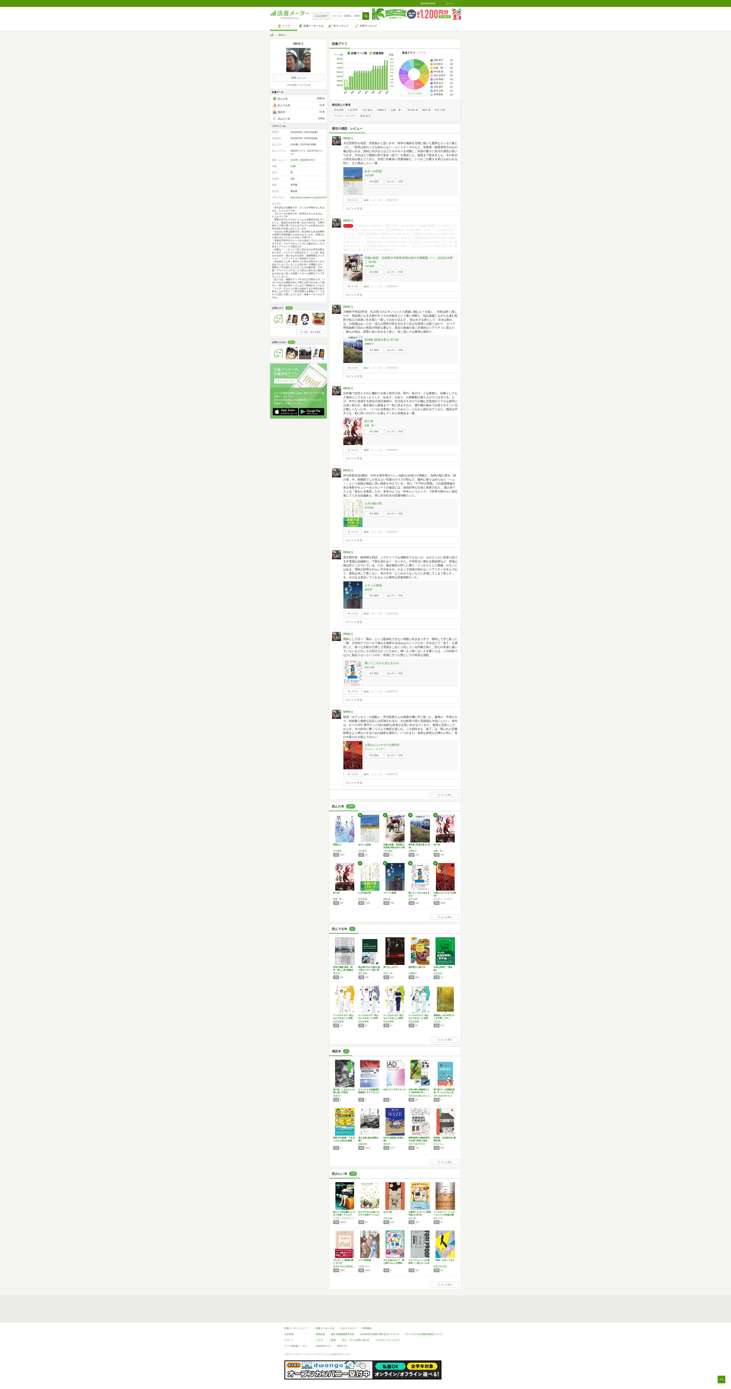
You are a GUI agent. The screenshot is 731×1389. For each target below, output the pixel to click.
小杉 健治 (367, 110)
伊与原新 (339, 110)
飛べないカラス (390, 967)
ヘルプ (319, 1340)
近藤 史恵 (362, 1144)
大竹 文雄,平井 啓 (417, 1144)
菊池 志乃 (365, 116)
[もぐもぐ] (318, 324)
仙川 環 (412, 1218)
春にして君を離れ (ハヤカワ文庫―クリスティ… (344, 1215)
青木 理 (336, 973)
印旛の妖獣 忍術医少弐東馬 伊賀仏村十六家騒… (394, 847)
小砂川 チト (363, 1266)
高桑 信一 (337, 1096)
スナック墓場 (373, 585)
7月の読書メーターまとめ (298, 85)
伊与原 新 (412, 110)
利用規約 (367, 1328)
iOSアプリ (342, 1346)
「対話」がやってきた (444, 1260)
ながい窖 (387, 1212)
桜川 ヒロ (438, 1218)
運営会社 (320, 1334)
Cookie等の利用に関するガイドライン (380, 1334)
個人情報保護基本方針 (342, 1334)
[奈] (305, 358)
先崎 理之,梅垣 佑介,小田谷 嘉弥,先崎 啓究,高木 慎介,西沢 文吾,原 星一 (420, 1096)
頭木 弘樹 (440, 110)
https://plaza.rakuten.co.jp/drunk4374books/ (312, 197)
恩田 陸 (386, 1144)
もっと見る (416, 93)
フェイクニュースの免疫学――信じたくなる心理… (419, 1263)
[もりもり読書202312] (292, 324)
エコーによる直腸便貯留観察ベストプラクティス (368, 1092)
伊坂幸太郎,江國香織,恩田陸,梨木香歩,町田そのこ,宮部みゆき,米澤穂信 (344, 1266)
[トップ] (271, 35)
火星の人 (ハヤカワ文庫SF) (382, 744)
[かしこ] (292, 358)
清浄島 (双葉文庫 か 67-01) (382, 339)
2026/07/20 (392, 691)
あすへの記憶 (373, 171)
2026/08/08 (392, 450)
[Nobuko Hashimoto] (305, 324)
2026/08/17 (392, 286)
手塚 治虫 (387, 1218)
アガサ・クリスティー (343, 1218)
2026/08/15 (392, 368)
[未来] (278, 324)
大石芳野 (353, 110)
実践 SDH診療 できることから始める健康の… (344, 1140)
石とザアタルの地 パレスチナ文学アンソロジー (369, 1215)
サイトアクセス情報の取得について (424, 1334)
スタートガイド (348, 1328)
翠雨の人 (337, 844)
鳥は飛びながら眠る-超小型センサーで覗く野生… (369, 970)
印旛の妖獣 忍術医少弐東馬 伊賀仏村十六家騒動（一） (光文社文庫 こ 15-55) (409, 259)
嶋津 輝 (426, 110)
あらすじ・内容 (395, 181)
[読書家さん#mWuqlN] (278, 358)
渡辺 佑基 (362, 973)
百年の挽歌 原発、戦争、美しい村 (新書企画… (343, 970)
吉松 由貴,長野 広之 (443, 1096)
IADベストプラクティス (394, 1089)
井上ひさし (439, 1144)
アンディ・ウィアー (345, 116)
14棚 (292, 166)
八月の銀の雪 (373, 503)
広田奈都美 (338, 1021)
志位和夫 (438, 973)
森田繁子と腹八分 (417, 967)
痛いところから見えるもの (382, 663)
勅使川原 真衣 (440, 1266)
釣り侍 (369, 421)
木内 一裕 (387, 973)
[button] (365, 16)
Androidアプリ (323, 1346)
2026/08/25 (392, 200)
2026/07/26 (392, 613)
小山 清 (437, 1021)
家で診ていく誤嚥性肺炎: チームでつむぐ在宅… (444, 1092)
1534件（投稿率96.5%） (303, 160)
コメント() (376, 200)
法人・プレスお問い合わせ (355, 1340)
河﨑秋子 (382, 110)
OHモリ (348, 138)
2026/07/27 (392, 532)
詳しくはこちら (285, 380)
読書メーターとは (325, 1328)
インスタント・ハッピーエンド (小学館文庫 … (444, 1215)
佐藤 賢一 (397, 110)
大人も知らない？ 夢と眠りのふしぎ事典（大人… (393, 1263)
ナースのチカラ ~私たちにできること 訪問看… (343, 1018)
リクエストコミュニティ (388, 1340)
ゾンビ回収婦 (364, 1260)
